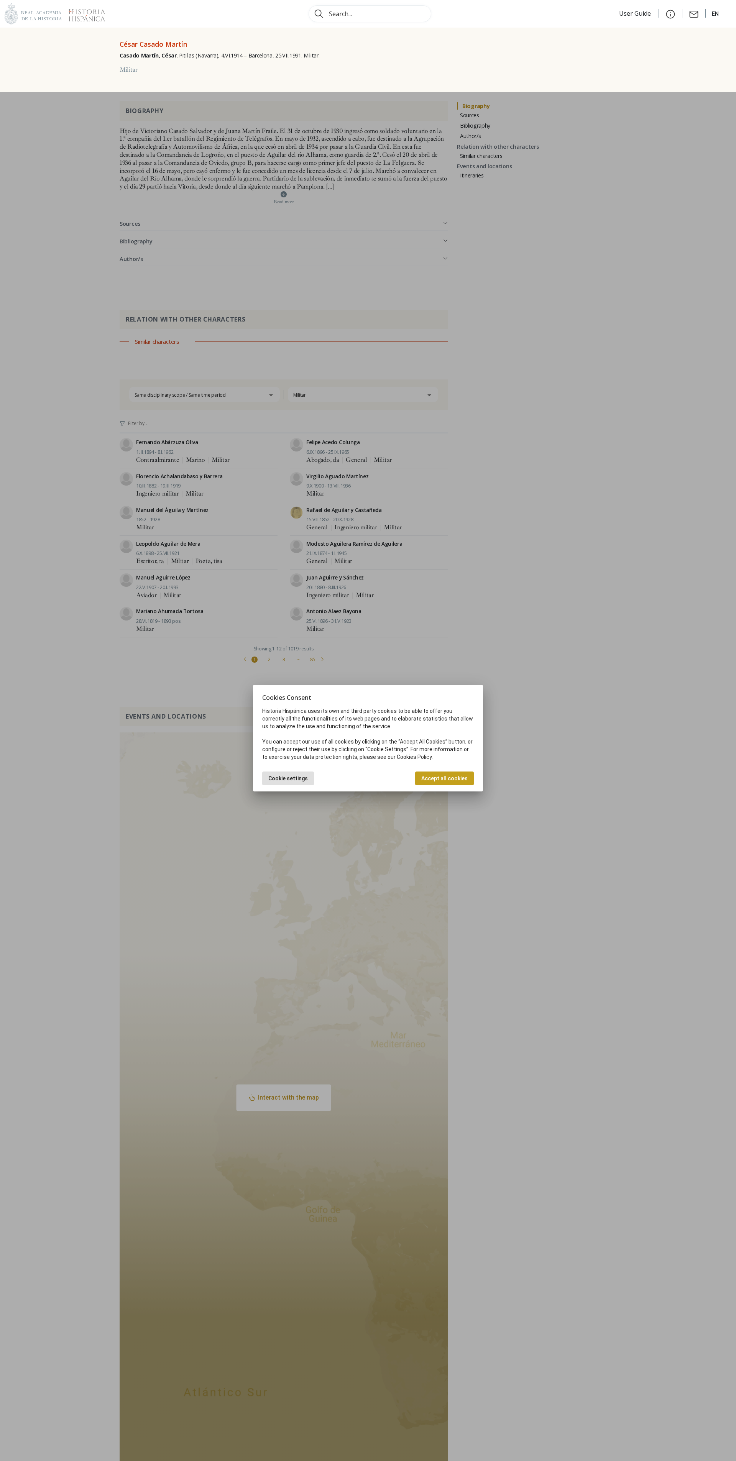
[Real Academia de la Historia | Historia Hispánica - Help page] (670, 13)
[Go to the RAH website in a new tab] (33, 13)
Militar (129, 70)
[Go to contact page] (693, 13)
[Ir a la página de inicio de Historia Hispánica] (83, 13)
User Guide (635, 13)
